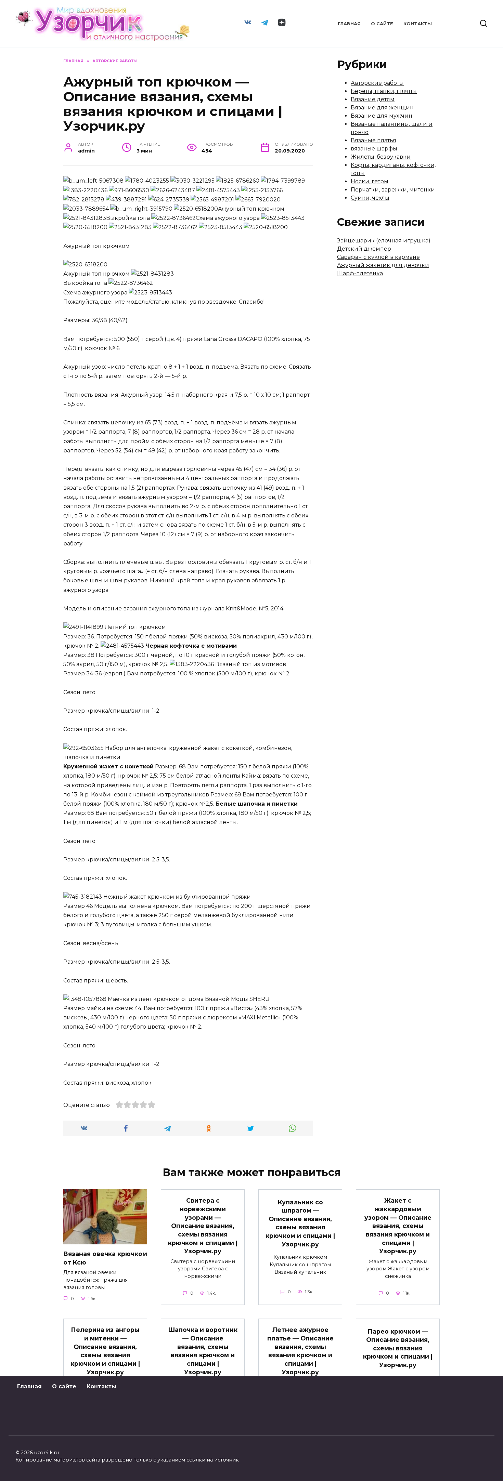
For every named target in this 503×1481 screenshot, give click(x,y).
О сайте (382, 23)
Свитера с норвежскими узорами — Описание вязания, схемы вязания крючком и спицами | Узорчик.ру (202, 1226)
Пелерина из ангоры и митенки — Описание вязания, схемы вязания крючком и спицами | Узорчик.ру (105, 1350)
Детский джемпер (364, 249)
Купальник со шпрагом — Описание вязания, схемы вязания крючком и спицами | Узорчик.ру (300, 1222)
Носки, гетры (369, 181)
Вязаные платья (373, 140)
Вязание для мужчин (381, 116)
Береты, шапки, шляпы (384, 91)
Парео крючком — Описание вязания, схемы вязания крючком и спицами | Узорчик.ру (398, 1347)
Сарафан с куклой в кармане (378, 257)
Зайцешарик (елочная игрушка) (383, 240)
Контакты (417, 23)
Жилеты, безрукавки (381, 157)
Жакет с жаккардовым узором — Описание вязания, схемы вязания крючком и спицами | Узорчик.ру (397, 1226)
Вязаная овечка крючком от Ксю (105, 1258)
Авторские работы (377, 83)
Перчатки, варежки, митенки (393, 189)
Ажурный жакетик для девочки (383, 265)
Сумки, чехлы (370, 198)
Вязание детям (373, 99)
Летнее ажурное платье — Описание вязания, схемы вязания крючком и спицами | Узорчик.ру (300, 1350)
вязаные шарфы (374, 148)
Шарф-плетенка (360, 273)
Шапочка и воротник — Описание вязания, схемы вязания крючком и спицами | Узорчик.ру (202, 1350)
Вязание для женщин (382, 107)
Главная (349, 23)
